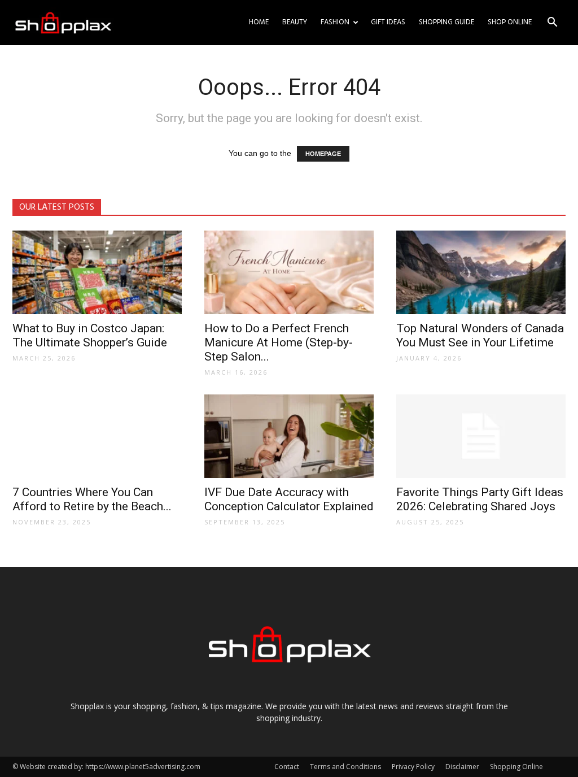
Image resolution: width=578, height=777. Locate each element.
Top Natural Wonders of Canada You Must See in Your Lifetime (480, 335)
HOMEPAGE (323, 153)
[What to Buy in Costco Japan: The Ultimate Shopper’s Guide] (97, 272)
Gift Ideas (388, 22)
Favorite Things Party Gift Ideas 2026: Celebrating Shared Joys (479, 499)
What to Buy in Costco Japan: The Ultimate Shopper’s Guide (89, 335)
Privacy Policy (413, 766)
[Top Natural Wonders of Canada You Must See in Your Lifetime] (481, 272)
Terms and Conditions (345, 766)
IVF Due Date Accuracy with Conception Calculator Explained (289, 499)
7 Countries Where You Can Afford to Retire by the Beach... (92, 499)
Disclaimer (462, 766)
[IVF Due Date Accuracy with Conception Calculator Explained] (289, 436)
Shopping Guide (446, 22)
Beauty (294, 22)
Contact (286, 766)
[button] (552, 23)
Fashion (335, 22)
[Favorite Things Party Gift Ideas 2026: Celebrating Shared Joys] (481, 436)
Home (259, 22)
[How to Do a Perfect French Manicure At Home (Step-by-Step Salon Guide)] (289, 272)
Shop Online (510, 22)
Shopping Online (516, 766)
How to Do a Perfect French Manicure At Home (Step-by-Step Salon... (278, 342)
